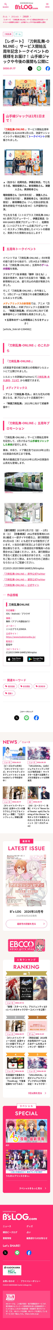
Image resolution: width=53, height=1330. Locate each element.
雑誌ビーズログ (10, 1232)
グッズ (29, 1226)
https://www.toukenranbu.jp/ (21, 636)
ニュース (7, 1226)
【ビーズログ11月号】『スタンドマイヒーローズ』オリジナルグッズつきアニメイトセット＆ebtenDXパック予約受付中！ (14, 773)
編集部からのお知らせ (36, 1238)
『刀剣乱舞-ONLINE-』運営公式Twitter (24, 579)
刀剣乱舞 (26, 16)
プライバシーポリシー (30, 1281)
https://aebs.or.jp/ (32, 1314)
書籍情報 (7, 1238)
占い (28, 1232)
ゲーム (18, 34)
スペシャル (15, 16)
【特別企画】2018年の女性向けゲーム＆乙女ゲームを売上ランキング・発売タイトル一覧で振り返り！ (37, 1042)
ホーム (5, 16)
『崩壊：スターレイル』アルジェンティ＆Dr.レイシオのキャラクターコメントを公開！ (26, 1008)
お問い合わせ (9, 1281)
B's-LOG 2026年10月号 (26, 911)
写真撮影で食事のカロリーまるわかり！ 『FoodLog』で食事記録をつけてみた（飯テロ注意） (15, 1079)
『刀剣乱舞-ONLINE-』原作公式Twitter (24, 574)
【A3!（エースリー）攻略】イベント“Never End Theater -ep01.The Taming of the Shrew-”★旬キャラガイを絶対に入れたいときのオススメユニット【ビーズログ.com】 (38, 815)
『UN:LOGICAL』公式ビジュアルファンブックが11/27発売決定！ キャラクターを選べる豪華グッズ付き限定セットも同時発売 (38, 773)
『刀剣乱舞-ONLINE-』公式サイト (21, 585)
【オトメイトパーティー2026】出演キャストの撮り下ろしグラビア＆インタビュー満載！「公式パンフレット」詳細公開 (14, 811)
